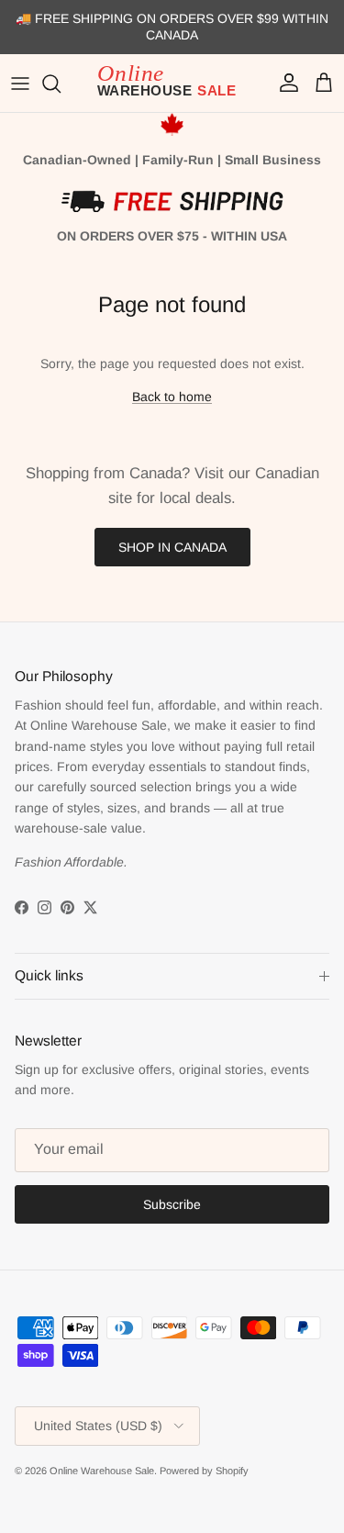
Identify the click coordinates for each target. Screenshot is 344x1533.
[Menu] (20, 83)
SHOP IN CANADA (172, 547)
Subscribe (172, 1204)
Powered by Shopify (204, 1470)
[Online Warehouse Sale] (172, 83)
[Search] (60, 83)
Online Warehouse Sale (102, 1470)
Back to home (172, 396)
